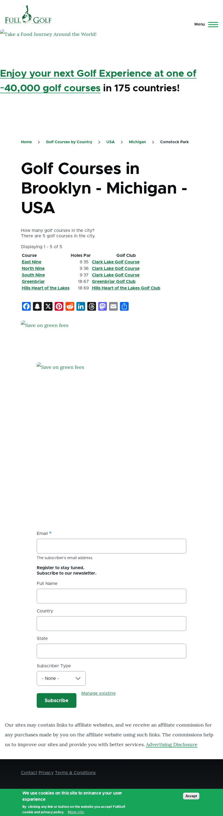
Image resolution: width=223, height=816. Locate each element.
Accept (191, 796)
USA (110, 142)
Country (45, 611)
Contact (29, 773)
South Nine (33, 275)
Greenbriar (33, 281)
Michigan (137, 142)
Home (26, 142)
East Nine (31, 262)
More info (76, 812)
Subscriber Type (54, 666)
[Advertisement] (77, 474)
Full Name (47, 583)
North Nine (33, 268)
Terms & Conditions (75, 773)
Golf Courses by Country (69, 142)
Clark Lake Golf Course (116, 262)
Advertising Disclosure (171, 744)
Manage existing (98, 693)
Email (42, 533)
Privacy (46, 773)
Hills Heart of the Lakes (46, 288)
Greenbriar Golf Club (114, 281)
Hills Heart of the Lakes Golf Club (126, 288)
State (42, 638)
